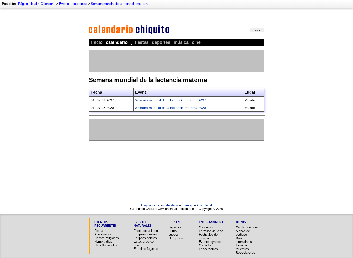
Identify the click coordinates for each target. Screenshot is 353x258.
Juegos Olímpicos (176, 236)
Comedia (205, 245)
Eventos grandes (210, 242)
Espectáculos (208, 249)
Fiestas (142, 42)
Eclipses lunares (145, 234)
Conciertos (206, 227)
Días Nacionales (105, 245)
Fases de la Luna (146, 231)
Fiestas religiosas (106, 238)
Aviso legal (204, 205)
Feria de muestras (242, 247)
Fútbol (173, 231)
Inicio (97, 42)
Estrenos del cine (211, 231)
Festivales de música (208, 236)
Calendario (117, 42)
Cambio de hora (247, 227)
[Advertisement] (176, 61)
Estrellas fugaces (146, 249)
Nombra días (103, 241)
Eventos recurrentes (73, 4)
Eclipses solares (145, 238)
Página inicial (27, 4)
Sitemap (187, 205)
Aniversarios (103, 234)
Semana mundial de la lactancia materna (119, 4)
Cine (196, 42)
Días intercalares (244, 240)
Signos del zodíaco (243, 232)
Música (181, 42)
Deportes (161, 42)
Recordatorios (245, 252)
